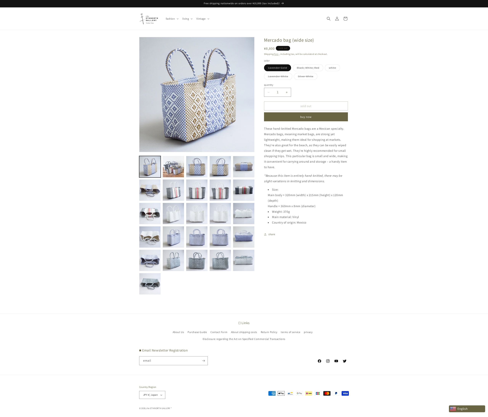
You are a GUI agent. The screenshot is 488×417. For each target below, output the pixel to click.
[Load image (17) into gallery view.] (173, 237)
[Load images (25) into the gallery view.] (243, 260)
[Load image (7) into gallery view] (173, 190)
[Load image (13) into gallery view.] (197, 213)
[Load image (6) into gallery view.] (150, 190)
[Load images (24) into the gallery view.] (220, 260)
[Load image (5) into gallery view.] (243, 166)
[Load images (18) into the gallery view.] (197, 237)
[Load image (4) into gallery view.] (220, 166)
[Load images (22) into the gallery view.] (173, 260)
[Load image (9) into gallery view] (220, 190)
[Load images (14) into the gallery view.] (220, 213)
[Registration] (203, 360)
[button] (172, 19)
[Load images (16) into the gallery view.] (150, 237)
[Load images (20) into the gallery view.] (243, 237)
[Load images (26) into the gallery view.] (150, 284)
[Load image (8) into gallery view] (197, 190)
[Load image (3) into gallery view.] (197, 166)
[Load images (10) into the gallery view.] (243, 190)
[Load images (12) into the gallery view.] (173, 213)
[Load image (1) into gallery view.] (150, 166)
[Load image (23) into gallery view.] (197, 260)
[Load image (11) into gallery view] (150, 213)
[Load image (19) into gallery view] (220, 237)
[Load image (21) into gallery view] (150, 260)
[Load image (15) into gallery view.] (243, 213)
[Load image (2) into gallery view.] (173, 166)
